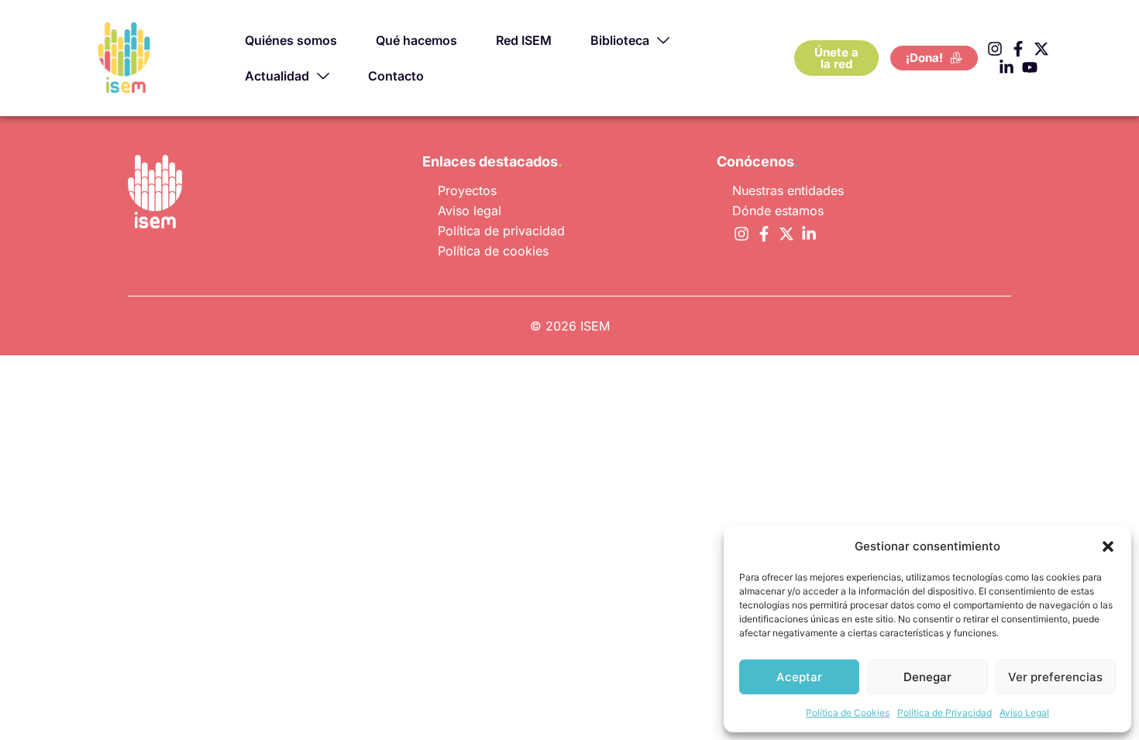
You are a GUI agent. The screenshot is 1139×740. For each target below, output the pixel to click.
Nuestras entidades (788, 190)
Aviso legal (469, 210)
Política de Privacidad (944, 712)
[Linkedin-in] (1006, 67)
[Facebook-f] (1018, 48)
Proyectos (467, 190)
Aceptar (799, 677)
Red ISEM (524, 40)
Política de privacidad (501, 230)
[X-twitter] (1041, 48)
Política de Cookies (848, 712)
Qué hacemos (416, 40)
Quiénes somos (291, 40)
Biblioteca (619, 40)
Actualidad (277, 76)
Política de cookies (493, 251)
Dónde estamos (778, 210)
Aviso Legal (1024, 712)
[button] (1108, 546)
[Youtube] (1029, 67)
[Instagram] (995, 48)
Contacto (396, 76)
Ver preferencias (1055, 677)
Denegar (927, 677)
